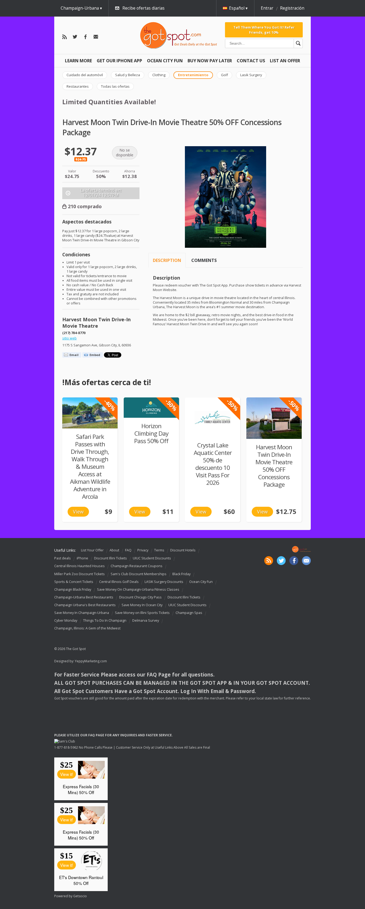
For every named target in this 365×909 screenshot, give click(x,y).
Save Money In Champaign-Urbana (81, 612)
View (78, 511)
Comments (204, 260)
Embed (95, 355)
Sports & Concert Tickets (73, 581)
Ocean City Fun (165, 61)
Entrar (267, 8)
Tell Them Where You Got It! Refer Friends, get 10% (263, 29)
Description (167, 260)
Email (74, 355)
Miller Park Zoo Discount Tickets (79, 574)
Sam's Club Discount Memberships (138, 574)
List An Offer (285, 61)
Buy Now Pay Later (210, 61)
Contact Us (251, 61)
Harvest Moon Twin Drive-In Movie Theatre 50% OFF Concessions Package (273, 466)
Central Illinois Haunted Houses (79, 566)
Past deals (62, 558)
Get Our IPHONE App (119, 61)
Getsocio (80, 896)
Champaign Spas (189, 612)
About (114, 550)
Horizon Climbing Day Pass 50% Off (151, 433)
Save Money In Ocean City (142, 605)
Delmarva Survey (145, 620)
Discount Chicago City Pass (140, 597)
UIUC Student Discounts (152, 558)
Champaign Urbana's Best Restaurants (85, 605)
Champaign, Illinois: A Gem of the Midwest (87, 628)
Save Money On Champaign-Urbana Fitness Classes (138, 589)
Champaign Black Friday (72, 589)
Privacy (142, 550)
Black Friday (181, 574)
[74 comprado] (90, 412)
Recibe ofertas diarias (143, 8)
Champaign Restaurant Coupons (136, 566)
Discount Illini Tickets (110, 558)
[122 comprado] (274, 418)
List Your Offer (92, 550)
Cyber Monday (65, 620)
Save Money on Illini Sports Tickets (142, 612)
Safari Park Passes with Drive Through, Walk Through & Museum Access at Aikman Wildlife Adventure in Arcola (90, 466)
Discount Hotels (183, 550)
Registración (292, 8)
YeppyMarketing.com (91, 661)
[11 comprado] (151, 407)
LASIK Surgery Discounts (164, 581)
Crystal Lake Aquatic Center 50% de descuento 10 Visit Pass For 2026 (213, 464)
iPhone (82, 558)
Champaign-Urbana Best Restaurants (83, 597)
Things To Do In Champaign (104, 620)
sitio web (69, 338)
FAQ (128, 550)
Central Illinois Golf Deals (119, 581)
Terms (159, 550)
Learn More (78, 61)
